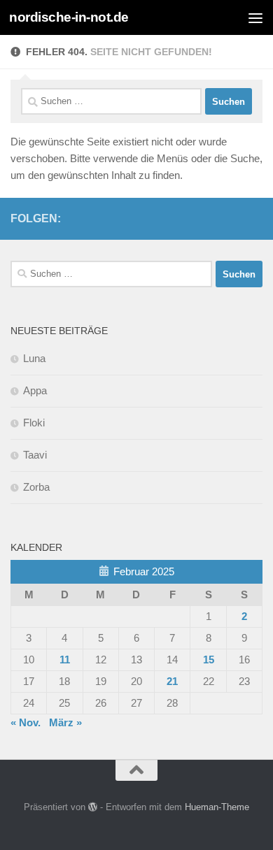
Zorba (36, 487)
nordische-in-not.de (69, 17)
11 (64, 659)
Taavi (35, 455)
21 (172, 681)
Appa (35, 390)
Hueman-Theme (217, 807)
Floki (34, 422)
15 (208, 659)
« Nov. (25, 722)
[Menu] (255, 17)
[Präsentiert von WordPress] (92, 807)
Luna (34, 358)
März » (65, 722)
